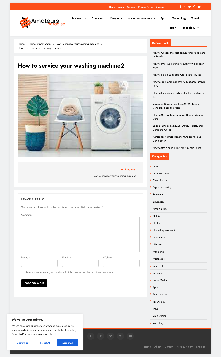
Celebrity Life (160, 180)
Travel (195, 18)
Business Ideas (161, 173)
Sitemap (160, 7)
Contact (131, 7)
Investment (159, 237)
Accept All (67, 342)
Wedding (158, 323)
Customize (22, 342)
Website (107, 257)
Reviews (157, 273)
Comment (28, 215)
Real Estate (158, 266)
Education (97, 18)
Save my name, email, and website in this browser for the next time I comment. (69, 272)
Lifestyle (114, 18)
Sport (164, 18)
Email (66, 257)
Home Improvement (139, 18)
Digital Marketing (162, 187)
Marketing (158, 252)
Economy (158, 194)
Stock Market (160, 294)
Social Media (160, 280)
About (121, 7)
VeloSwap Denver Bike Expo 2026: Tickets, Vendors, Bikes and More (176, 106)
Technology (179, 18)
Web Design (160, 316)
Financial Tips (160, 209)
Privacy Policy (145, 7)
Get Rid (157, 216)
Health (156, 223)
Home (112, 7)
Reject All (45, 342)
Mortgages (159, 259)
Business (77, 18)
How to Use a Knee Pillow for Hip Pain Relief (177, 148)
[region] (45, 332)
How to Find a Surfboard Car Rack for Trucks (177, 75)
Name (26, 257)
